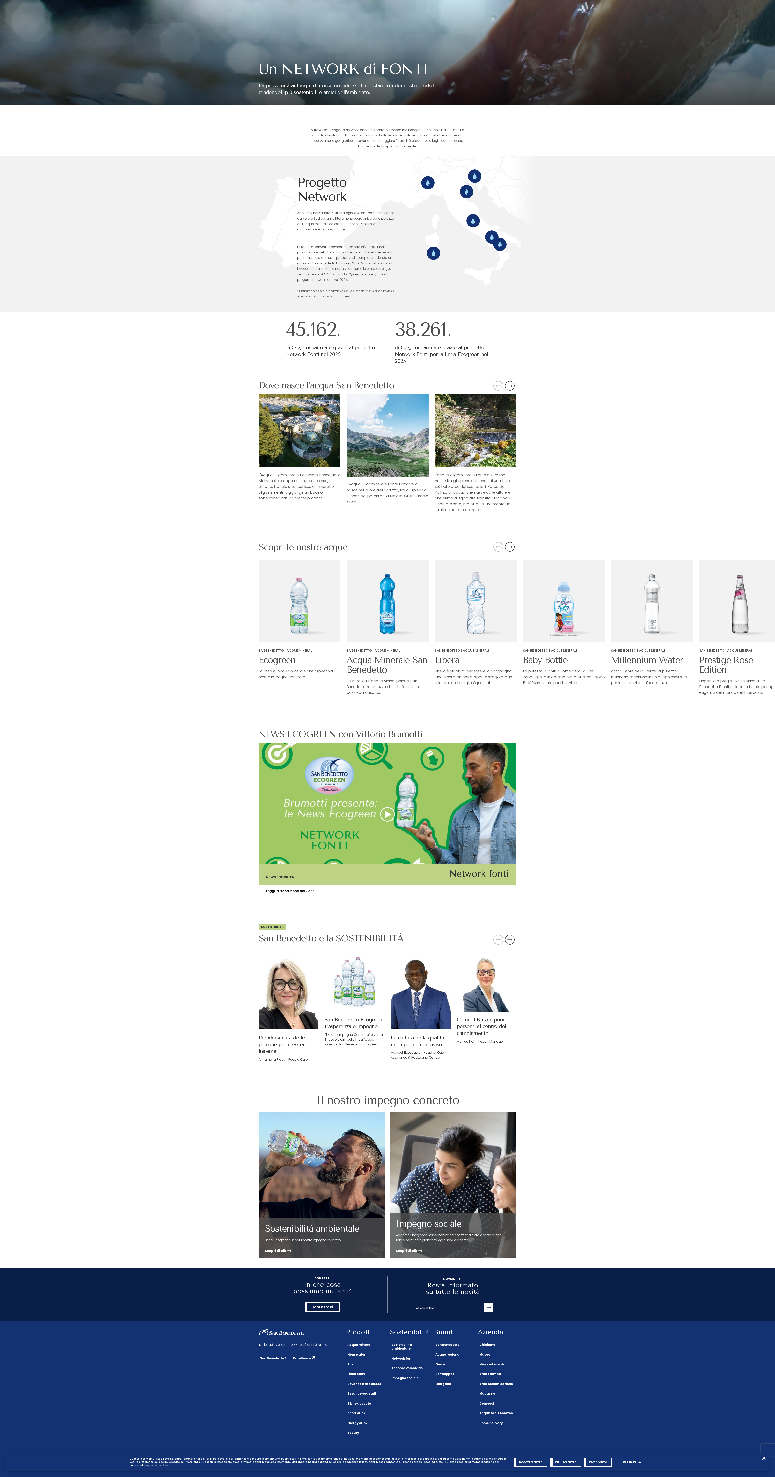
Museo (484, 1354)
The (350, 1364)
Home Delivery (491, 1423)
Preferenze (598, 1462)
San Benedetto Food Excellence (285, 1358)
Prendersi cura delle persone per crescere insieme (283, 1044)
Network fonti (402, 1358)
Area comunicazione (496, 1384)
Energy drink (357, 1423)
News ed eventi (491, 1364)
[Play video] (387, 814)
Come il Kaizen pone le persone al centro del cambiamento (484, 1027)
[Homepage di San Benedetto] (282, 1332)
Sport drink (356, 1413)
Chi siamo (487, 1345)
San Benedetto (447, 1345)
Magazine (487, 1393)
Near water (356, 1354)
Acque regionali (448, 1354)
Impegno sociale (405, 1378)
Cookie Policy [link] (632, 1462)
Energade (443, 1384)
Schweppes (444, 1374)
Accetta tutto (531, 1462)
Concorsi (486, 1403)
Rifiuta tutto (566, 1462)
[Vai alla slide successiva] (510, 386)
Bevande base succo (364, 1384)
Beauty (353, 1433)
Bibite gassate (359, 1403)
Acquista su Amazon (496, 1413)
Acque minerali (359, 1345)
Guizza (440, 1364)
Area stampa (490, 1374)
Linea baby (356, 1374)
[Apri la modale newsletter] (489, 1307)
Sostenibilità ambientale (401, 1347)
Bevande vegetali (361, 1393)
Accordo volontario (407, 1368)
